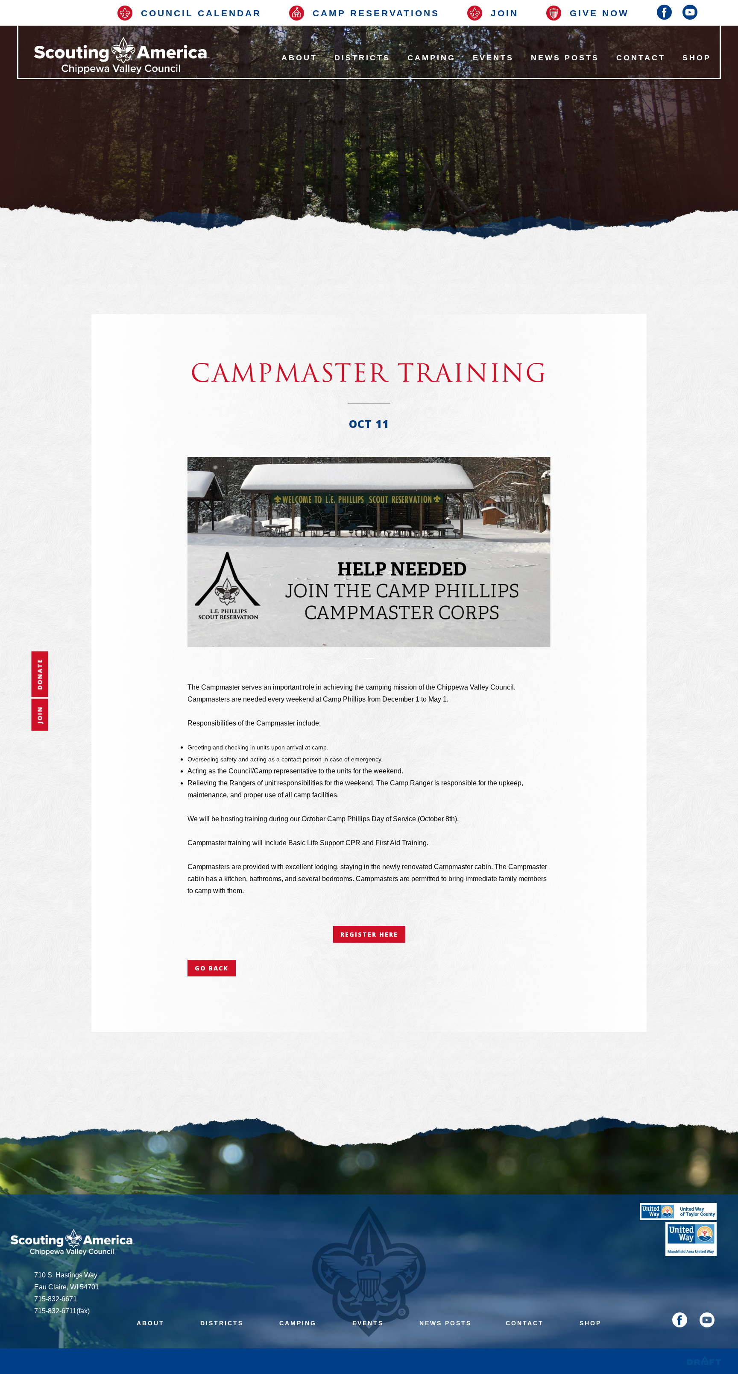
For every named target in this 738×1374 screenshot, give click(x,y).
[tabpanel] (369, 552)
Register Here (369, 934)
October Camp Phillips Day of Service (359, 819)
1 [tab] (369, 658)
